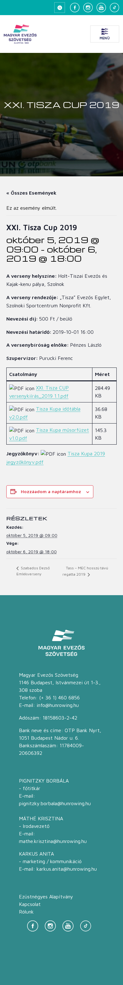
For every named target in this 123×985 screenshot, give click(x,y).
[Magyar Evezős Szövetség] (20, 34)
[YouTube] (101, 7)
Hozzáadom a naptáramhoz (51, 491)
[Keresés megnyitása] (59, 7)
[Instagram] (88, 7)
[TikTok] (114, 7)
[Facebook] (74, 7)
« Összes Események (31, 193)
